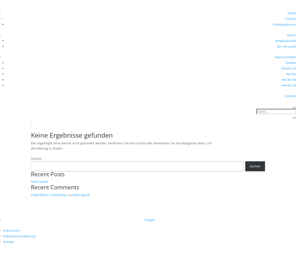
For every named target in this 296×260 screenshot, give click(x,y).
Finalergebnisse (284, 24)
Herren (291, 74)
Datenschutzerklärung (19, 236)
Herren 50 (288, 85)
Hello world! (39, 182)
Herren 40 (288, 80)
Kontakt (290, 96)
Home (292, 13)
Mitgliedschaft (285, 41)
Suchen (36, 159)
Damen (291, 63)
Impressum (11, 230)
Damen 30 (288, 68)
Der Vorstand (286, 46)
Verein (291, 35)
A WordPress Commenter (49, 195)
